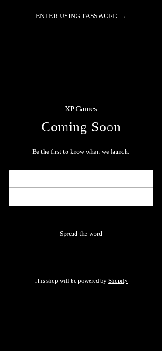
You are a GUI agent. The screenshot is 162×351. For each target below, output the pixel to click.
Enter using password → (81, 16)
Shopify (118, 281)
